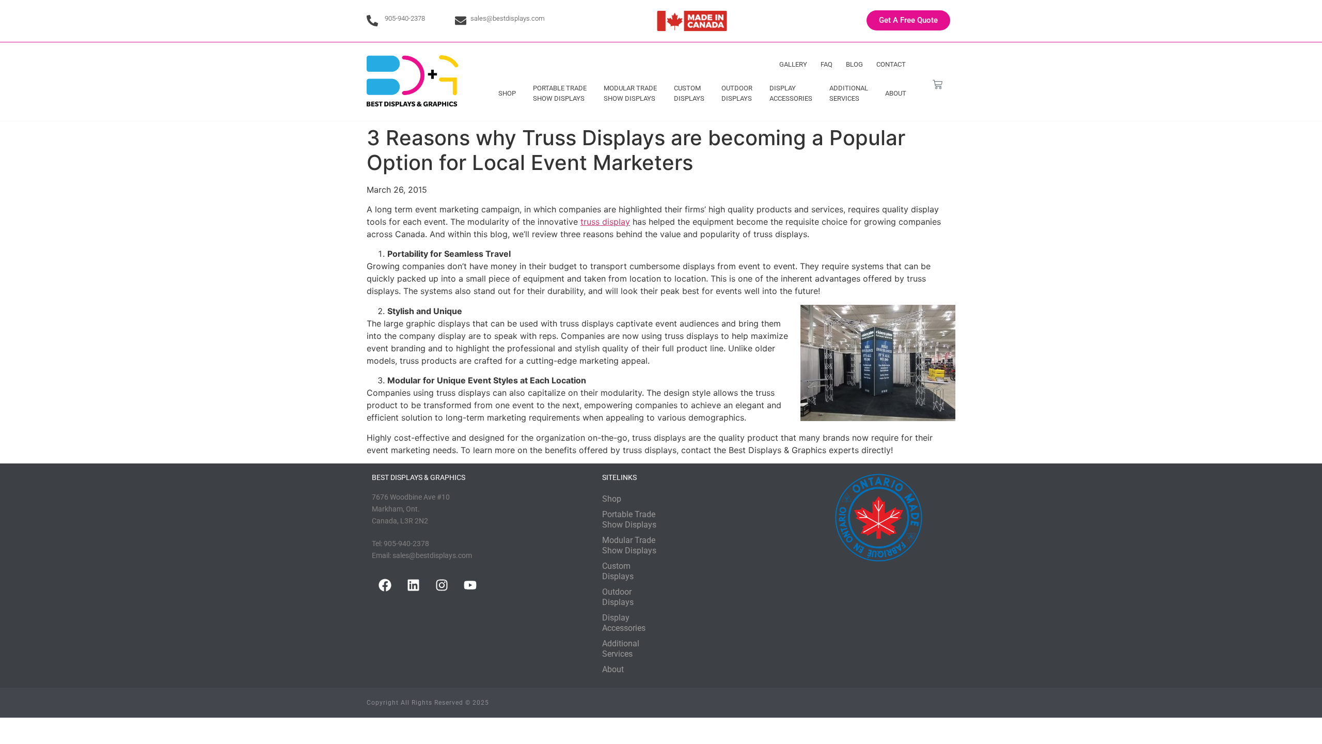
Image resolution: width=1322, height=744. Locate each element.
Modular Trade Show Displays (630, 93)
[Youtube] (470, 585)
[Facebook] (385, 585)
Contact (891, 64)
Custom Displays (689, 93)
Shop (507, 93)
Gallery (793, 64)
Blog (854, 64)
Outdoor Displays (736, 93)
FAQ (826, 64)
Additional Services (848, 93)
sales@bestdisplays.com (507, 18)
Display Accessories (790, 93)
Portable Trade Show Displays (560, 93)
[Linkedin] (413, 585)
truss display (605, 221)
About (895, 93)
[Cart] (937, 84)
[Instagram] (441, 585)
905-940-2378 (405, 18)
